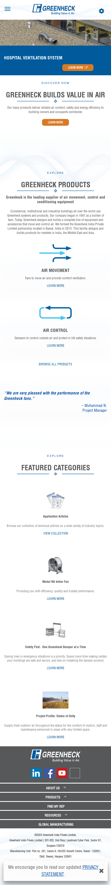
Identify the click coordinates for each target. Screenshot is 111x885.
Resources (53, 815)
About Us (53, 788)
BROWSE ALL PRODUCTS (55, 364)
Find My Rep (56, 806)
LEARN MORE (75, 67)
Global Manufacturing (56, 824)
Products (53, 797)
